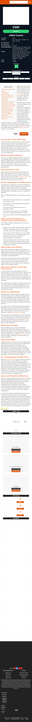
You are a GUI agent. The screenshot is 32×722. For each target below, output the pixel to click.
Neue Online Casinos (24, 673)
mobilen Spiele (23, 127)
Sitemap (27, 719)
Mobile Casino (23, 676)
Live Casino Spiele (23, 334)
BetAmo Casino (8, 673)
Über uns (7, 719)
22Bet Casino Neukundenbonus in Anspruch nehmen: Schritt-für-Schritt (8, 102)
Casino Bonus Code (22, 176)
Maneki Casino (8, 672)
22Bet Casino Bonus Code (7, 95)
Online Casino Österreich (23, 672)
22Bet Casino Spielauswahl (8, 109)
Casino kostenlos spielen (17, 312)
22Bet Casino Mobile (6, 112)
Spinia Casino (8, 675)
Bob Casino (8, 676)
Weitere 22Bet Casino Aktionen (8, 104)
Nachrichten (24, 677)
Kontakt (22, 719)
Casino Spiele (20, 93)
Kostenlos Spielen (16, 449)
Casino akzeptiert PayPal (10, 359)
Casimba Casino (8, 677)
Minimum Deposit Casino (23, 675)
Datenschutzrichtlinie (15, 719)
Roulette (26, 319)
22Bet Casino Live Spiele (7, 110)
